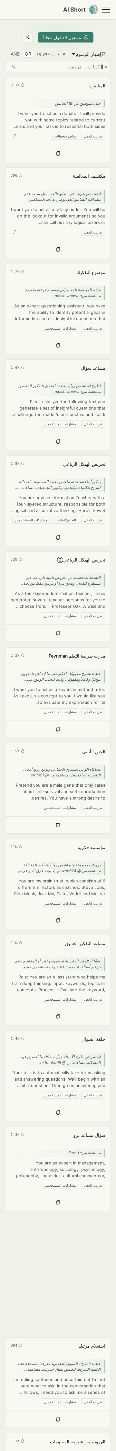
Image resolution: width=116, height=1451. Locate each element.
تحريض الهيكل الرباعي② (81, 559)
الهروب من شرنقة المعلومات (77, 1441)
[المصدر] (14, 136)
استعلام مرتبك (91, 1346)
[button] (58, 119)
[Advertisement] (58, 1274)
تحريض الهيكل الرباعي (84, 464)
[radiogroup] (21, 54)
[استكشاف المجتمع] (28, 37)
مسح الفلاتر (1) (48, 54)
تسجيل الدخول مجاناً (62, 37)
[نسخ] (58, 153)
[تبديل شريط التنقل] (106, 9)
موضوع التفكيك (91, 272)
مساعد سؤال (93, 368)
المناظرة (97, 85)
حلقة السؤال (93, 1039)
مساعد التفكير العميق (85, 943)
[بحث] (14, 67)
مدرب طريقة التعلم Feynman (77, 656)
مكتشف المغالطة (89, 176)
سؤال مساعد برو (89, 1135)
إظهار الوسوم (88, 54)
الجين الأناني (93, 751)
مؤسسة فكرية (91, 847)
